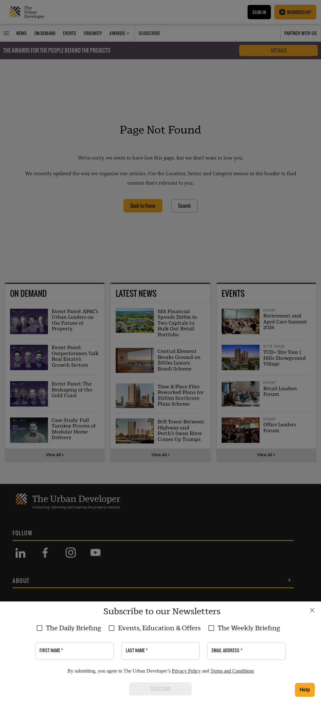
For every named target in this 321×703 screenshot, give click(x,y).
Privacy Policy (186, 671)
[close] (312, 610)
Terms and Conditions (232, 671)
